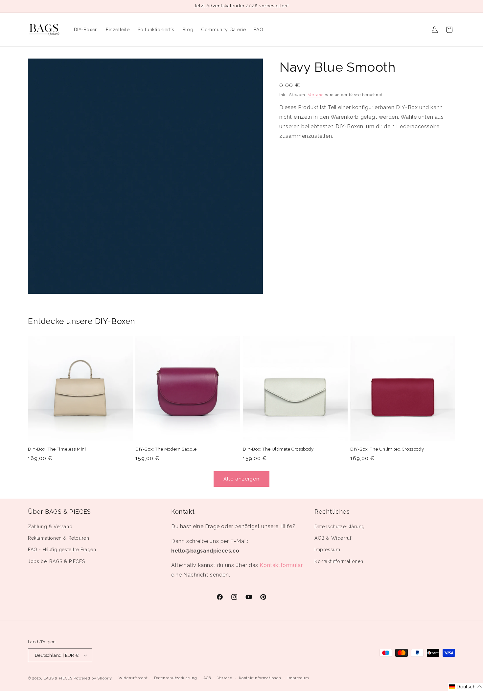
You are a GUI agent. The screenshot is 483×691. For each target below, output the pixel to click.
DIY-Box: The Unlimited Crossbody (387, 449)
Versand (316, 94)
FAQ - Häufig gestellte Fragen (62, 549)
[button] (465, 687)
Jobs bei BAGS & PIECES (56, 561)
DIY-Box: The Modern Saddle (166, 449)
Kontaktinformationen (338, 561)
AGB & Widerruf (332, 538)
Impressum (327, 549)
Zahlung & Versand (50, 526)
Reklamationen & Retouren (58, 538)
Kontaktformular (281, 565)
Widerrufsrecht (133, 678)
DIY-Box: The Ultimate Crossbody (278, 449)
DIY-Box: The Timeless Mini (57, 449)
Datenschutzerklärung (339, 526)
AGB (207, 678)
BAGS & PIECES (58, 678)
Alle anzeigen (241, 479)
